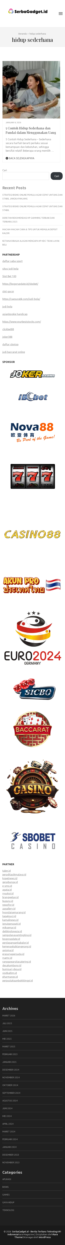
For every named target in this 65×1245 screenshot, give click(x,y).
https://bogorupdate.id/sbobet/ (20, 283)
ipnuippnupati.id (11, 923)
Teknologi (8, 1210)
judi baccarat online (13, 352)
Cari (4, 170)
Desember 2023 (10, 1154)
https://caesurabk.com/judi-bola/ (21, 299)
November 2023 (11, 1162)
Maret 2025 (8, 1046)
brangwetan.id (10, 897)
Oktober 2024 (10, 1085)
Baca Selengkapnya (21, 158)
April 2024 (7, 1124)
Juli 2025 (7, 1023)
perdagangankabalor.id (15, 942)
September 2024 (11, 1093)
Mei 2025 (7, 1039)
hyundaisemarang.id (14, 912)
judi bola (7, 306)
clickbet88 (8, 329)
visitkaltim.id (9, 973)
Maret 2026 (8, 1015)
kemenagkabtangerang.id (16, 946)
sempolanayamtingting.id (16, 935)
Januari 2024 (9, 1147)
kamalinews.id (10, 920)
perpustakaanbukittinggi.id (17, 980)
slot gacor (8, 291)
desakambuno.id (11, 965)
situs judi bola (10, 268)
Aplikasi (6, 1179)
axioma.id (8, 950)
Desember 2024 (10, 1069)
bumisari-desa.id (11, 969)
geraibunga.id (10, 882)
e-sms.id (7, 885)
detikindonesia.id (12, 931)
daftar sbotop (10, 344)
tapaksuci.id (9, 916)
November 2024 (11, 1077)
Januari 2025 (9, 1062)
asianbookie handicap (14, 314)
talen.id (6, 870)
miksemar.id (9, 927)
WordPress (45, 1237)
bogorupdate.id (11, 938)
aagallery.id (8, 908)
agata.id (7, 889)
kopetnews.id (9, 878)
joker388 (7, 336)
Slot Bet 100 (9, 276)
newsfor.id (8, 904)
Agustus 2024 (10, 1100)
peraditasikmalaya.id (14, 874)
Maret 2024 (8, 1131)
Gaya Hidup (8, 1202)
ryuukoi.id (8, 893)
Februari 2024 (10, 1139)
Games (6, 1194)
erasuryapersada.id (13, 954)
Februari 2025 (10, 1054)
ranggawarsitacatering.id (16, 961)
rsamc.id (7, 957)
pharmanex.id (10, 976)
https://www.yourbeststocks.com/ (21, 321)
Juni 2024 (7, 1108)
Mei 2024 (7, 1116)
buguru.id (7, 901)
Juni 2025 (7, 1031)
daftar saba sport (12, 261)
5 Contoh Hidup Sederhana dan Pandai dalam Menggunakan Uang (31, 130)
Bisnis (5, 1187)
